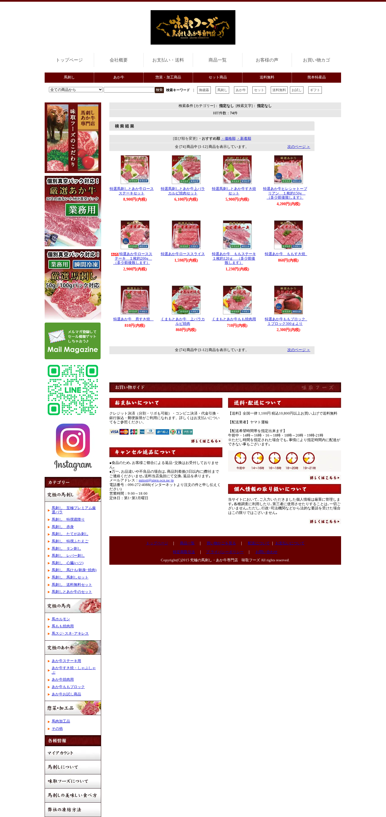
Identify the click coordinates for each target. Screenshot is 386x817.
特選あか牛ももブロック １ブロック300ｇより (287, 321)
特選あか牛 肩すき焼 (133, 319)
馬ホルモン (61, 619)
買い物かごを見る (221, 543)
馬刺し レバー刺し (68, 556)
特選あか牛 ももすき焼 (287, 254)
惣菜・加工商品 (168, 77)
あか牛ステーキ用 (66, 661)
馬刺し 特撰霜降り (68, 520)
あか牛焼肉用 (63, 680)
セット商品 (218, 77)
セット (259, 90)
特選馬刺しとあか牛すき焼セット (234, 191)
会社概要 (119, 60)
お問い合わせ (266, 552)
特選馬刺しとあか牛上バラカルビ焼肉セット (183, 191)
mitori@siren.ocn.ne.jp (156, 480)
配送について (259, 543)
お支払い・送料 (168, 60)
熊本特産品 (316, 77)
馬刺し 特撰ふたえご (70, 541)
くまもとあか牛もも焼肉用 (236, 319)
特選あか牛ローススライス (183, 254)
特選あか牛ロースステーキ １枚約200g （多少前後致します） (132, 258)
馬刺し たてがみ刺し (70, 534)
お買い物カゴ (316, 60)
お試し (297, 90)
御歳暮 (204, 90)
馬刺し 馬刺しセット (70, 577)
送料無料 (267, 77)
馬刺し (69, 77)
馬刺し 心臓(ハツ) (67, 563)
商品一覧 (218, 60)
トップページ (69, 60)
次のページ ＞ (298, 147)
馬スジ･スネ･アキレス (70, 634)
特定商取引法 (184, 552)
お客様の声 (267, 60)
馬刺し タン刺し (66, 549)
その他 (57, 729)
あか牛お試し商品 (66, 694)
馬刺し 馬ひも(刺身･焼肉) (74, 570)
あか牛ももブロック (68, 687)
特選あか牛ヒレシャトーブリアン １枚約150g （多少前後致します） (285, 193)
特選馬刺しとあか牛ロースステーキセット (132, 191)
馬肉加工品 (61, 721)
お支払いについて (290, 543)
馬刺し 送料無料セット (72, 585)
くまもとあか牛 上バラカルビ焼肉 (183, 321)
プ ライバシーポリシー (225, 552)
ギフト (315, 90)
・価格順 (228, 139)
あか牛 (118, 77)
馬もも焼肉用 (63, 626)
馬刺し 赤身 (63, 527)
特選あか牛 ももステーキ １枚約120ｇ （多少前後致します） (236, 258)
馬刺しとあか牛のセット (72, 592)
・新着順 (244, 139)
